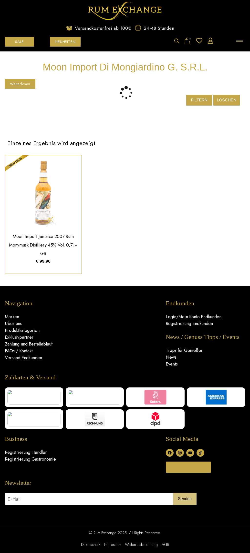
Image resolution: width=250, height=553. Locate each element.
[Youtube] (190, 453)
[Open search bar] (176, 41)
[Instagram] (180, 453)
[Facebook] (170, 453)
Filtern (199, 100)
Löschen (226, 100)
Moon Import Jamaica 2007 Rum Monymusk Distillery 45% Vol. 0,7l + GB (43, 245)
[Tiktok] (200, 453)
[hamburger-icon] (239, 41)
